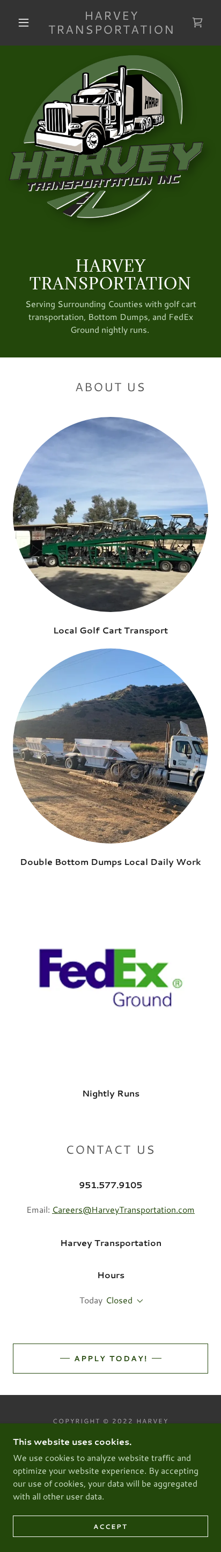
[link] (111, 23)
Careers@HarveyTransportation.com (123, 1209)
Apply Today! (111, 1358)
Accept (110, 1526)
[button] (23, 22)
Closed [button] (119, 1300)
